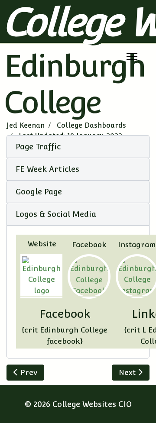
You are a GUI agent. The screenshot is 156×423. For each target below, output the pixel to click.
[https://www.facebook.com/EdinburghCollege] (89, 276)
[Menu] (132, 57)
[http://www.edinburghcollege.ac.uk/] (41, 276)
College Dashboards (91, 125)
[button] (78, 146)
